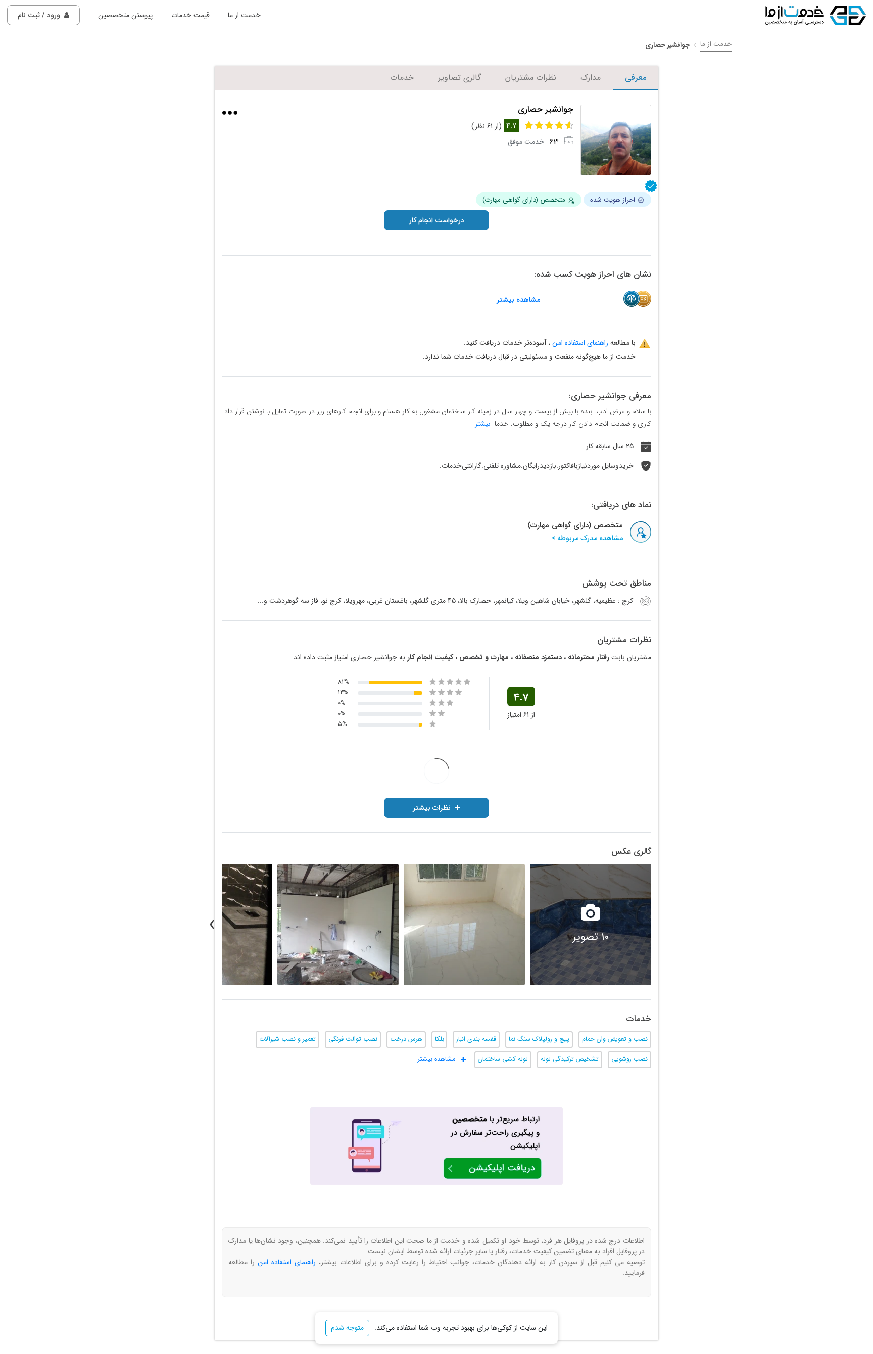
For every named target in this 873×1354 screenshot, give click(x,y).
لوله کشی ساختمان (503, 1059)
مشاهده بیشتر (518, 300)
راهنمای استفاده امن (580, 342)
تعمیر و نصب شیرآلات (287, 1039)
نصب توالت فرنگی (352, 1039)
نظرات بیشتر (432, 807)
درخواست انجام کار (436, 220)
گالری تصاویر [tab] (459, 77)
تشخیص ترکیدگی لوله (570, 1059)
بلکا (439, 1039)
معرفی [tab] (635, 77)
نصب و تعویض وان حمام (615, 1039)
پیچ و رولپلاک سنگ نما (539, 1039)
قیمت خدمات (190, 15)
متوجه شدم (347, 1327)
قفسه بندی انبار (476, 1039)
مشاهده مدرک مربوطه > (587, 538)
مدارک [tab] (590, 77)
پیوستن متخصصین (125, 15)
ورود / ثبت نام (39, 15)
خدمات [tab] (402, 77)
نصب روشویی (629, 1059)
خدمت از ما (244, 15)
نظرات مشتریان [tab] (530, 77)
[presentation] (661, 924)
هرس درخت (406, 1039)
